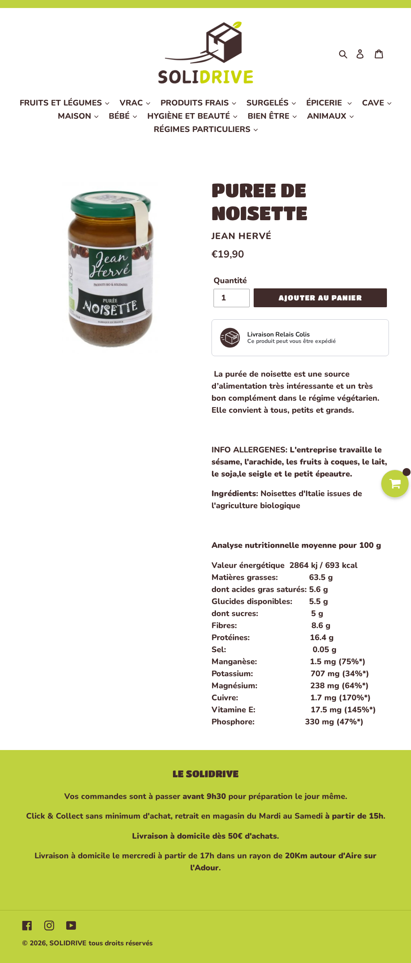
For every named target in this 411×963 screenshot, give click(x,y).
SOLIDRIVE (67, 943)
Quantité (230, 280)
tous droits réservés (121, 943)
